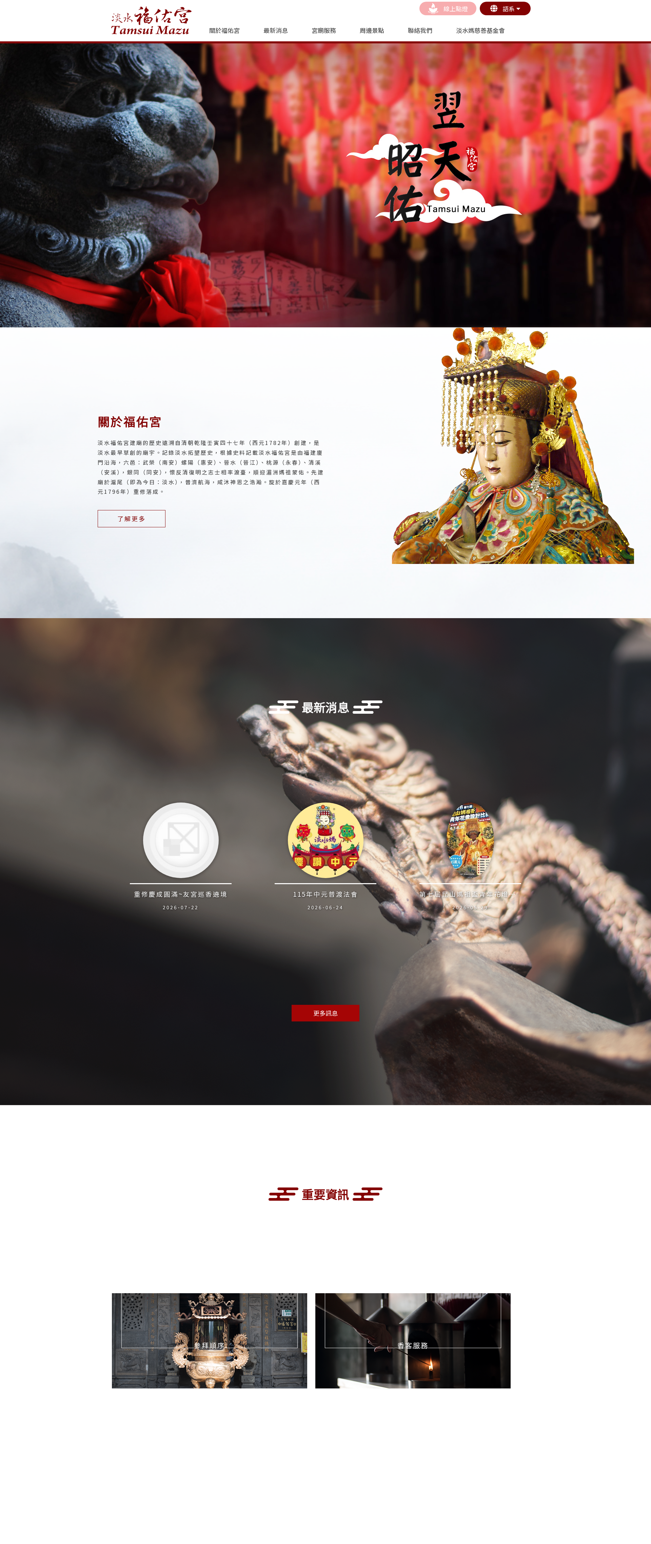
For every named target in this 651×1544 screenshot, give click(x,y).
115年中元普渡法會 (325, 893)
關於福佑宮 (224, 30)
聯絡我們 (420, 30)
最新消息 (275, 30)
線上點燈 (455, 8)
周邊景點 (372, 30)
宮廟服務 (324, 30)
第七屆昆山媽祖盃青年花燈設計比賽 (479, 893)
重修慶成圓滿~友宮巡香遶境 (181, 893)
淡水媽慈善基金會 (480, 30)
